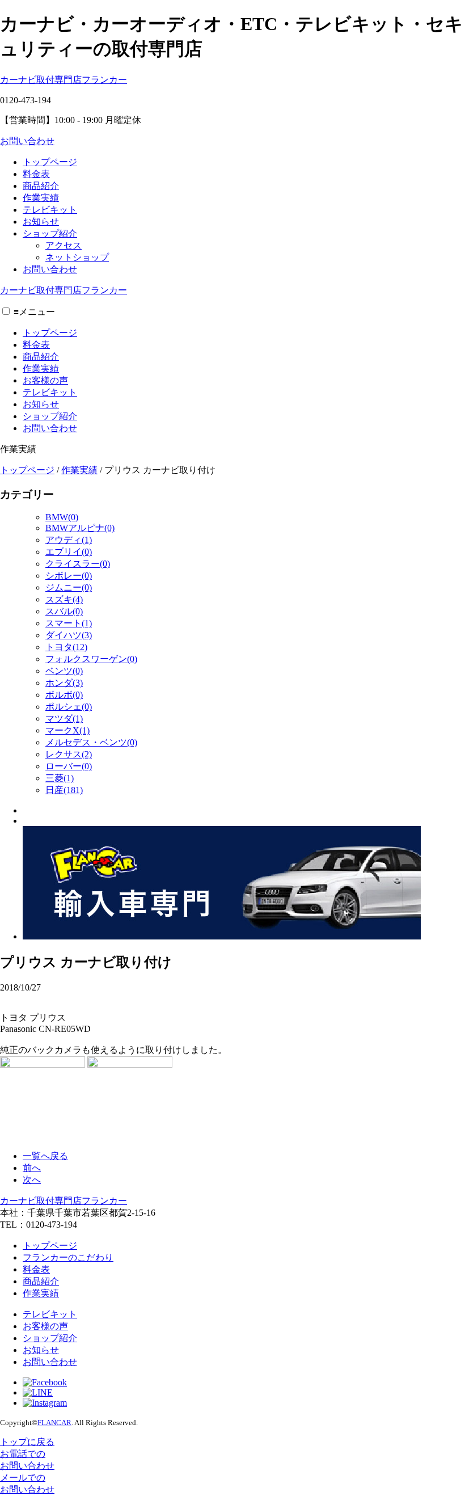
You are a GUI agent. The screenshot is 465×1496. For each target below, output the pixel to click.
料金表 (36, 174)
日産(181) (64, 790)
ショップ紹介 (50, 233)
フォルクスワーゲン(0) (91, 659)
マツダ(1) (64, 718)
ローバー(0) (68, 766)
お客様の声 (45, 380)
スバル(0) (64, 611)
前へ (32, 1168)
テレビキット (50, 209)
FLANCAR (54, 1422)
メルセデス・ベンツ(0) (91, 742)
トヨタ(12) (66, 647)
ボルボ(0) (64, 694)
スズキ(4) (64, 599)
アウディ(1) (68, 540)
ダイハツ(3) (68, 635)
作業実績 (41, 198)
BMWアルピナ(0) (80, 528)
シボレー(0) (68, 575)
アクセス (63, 245)
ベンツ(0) (64, 671)
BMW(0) (61, 517)
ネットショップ (77, 257)
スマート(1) (68, 623)
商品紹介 (41, 186)
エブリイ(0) (68, 552)
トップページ (50, 162)
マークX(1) (67, 730)
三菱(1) (59, 778)
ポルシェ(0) (68, 706)
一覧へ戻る (45, 1156)
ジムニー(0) (68, 587)
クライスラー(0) (77, 563)
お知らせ (41, 221)
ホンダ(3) (64, 683)
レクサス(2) (68, 754)
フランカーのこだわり (68, 1257)
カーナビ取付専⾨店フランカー (63, 80)
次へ (32, 1180)
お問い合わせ (27, 141)
